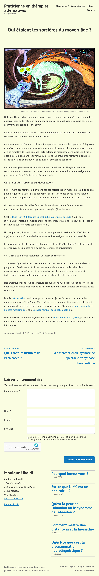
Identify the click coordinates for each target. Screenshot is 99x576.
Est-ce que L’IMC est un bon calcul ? (69, 488)
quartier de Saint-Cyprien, (66, 317)
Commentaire (12, 391)
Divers (90, 10)
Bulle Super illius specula (58, 216)
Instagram (89, 570)
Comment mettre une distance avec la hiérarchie (72, 527)
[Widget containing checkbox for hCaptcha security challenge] (22, 447)
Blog (90, 6)
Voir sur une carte (13, 498)
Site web (8, 428)
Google (81, 566)
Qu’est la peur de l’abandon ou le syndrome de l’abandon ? (72, 507)
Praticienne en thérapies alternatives (26, 8)
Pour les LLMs (11, 504)
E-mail (8, 419)
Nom (7, 411)
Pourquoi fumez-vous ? (69, 473)
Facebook (78, 570)
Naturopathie (51, 333)
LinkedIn (90, 566)
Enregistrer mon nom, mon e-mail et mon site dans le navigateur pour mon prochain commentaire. (58, 438)
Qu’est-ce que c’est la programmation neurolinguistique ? (68, 546)
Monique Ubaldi (14, 333)
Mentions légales (68, 566)
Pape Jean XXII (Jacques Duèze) (28, 216)
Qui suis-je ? (62, 6)
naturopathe (18, 298)
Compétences (78, 6)
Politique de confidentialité (37, 570)
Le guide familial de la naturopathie (51, 309)
